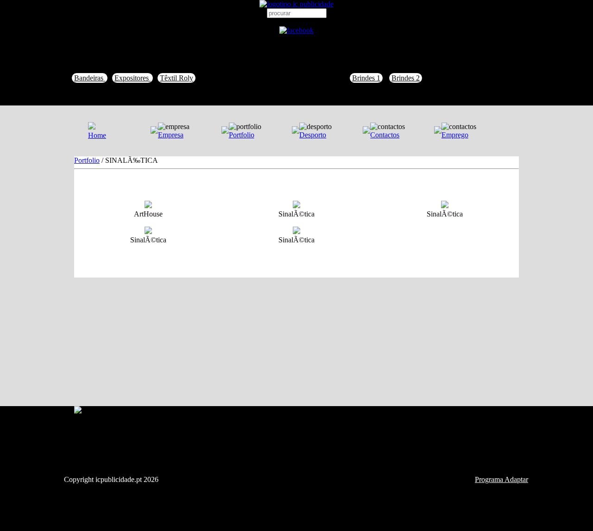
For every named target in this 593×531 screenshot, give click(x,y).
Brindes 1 (366, 78)
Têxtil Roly (176, 78)
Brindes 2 (405, 78)
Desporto (312, 135)
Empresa (170, 135)
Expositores (132, 78)
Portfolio (241, 135)
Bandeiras (89, 78)
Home (97, 135)
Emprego (455, 135)
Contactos (384, 135)
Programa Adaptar (501, 479)
